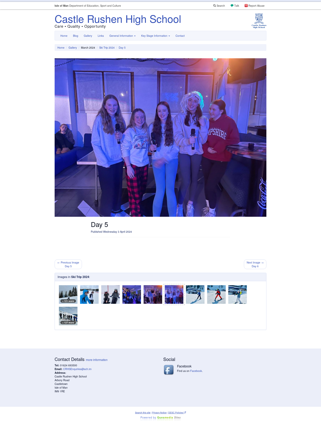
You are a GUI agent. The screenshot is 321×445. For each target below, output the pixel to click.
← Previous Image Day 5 (68, 264)
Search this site (142, 412)
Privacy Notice (159, 412)
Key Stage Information (154, 35)
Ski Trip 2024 (107, 47)
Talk (236, 5)
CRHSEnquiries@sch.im (77, 369)
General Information (121, 35)
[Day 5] (89, 294)
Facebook (196, 371)
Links (101, 35)
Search (220, 5)
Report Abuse (256, 5)
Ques (169, 417)
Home (63, 35)
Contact (180, 35)
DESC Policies (176, 412)
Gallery (88, 35)
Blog (75, 35)
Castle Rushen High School (118, 18)
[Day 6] (195, 294)
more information (97, 360)
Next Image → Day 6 (255, 264)
